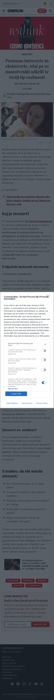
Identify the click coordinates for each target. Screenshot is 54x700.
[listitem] (27, 344)
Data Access (27, 403)
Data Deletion (12, 403)
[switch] (44, 350)
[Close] (48, 296)
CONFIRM (16, 394)
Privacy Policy (42, 403)
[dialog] (27, 350)
